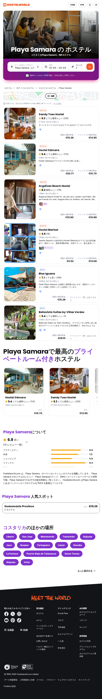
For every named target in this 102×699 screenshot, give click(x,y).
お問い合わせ (42, 641)
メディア (83, 620)
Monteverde (47, 536)
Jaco (9, 545)
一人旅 (60, 641)
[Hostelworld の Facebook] (6, 614)
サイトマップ (84, 680)
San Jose (27, 536)
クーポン (40, 680)
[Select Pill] (89, 4)
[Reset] (38, 67)
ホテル (42, 270)
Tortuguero (43, 545)
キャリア (83, 627)
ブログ (60, 620)
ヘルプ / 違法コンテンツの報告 (44, 647)
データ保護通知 (10, 680)
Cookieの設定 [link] (10, 686)
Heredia (77, 545)
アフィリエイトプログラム (87, 647)
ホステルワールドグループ (87, 613)
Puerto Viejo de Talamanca (41, 553)
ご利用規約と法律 (27, 680)
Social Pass (63, 613)
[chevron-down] (27, 442)
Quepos (24, 545)
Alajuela (87, 536)
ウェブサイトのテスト (67, 680)
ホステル (43, 110)
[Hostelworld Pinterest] (13, 620)
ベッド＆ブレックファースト (44, 627)
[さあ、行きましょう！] (89, 67)
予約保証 (61, 627)
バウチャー (51, 680)
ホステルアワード (65, 634)
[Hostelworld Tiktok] (19, 620)
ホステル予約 (85, 641)
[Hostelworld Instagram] (19, 614)
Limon (61, 545)
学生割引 (61, 648)
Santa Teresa (72, 553)
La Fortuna (12, 553)
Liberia (10, 536)
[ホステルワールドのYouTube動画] (6, 620)
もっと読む (57, 103)
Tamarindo (69, 536)
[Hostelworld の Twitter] (13, 614)
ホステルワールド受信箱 (87, 654)
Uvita (27, 562)
